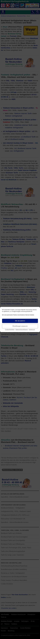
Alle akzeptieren (20, 321)
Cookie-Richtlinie (9, 329)
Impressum (32, 329)
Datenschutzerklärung (21, 329)
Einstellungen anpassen (20, 326)
